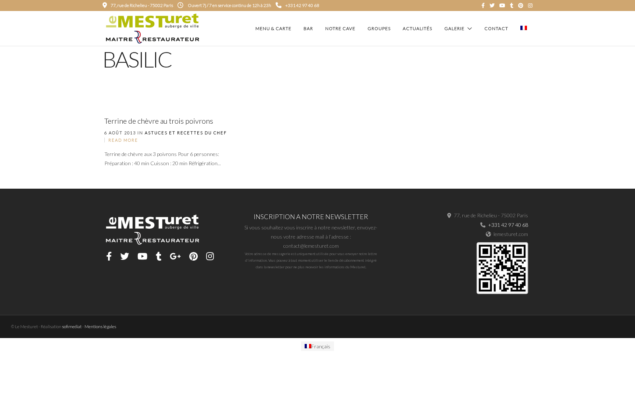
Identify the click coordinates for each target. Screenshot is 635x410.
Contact (496, 28)
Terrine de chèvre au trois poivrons (158, 120)
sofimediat (72, 326)
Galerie (454, 28)
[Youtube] (502, 5)
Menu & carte (273, 28)
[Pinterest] (520, 5)
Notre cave (340, 28)
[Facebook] (109, 256)
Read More (123, 140)
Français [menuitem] (320, 346)
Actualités (417, 28)
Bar (308, 28)
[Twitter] (124, 256)
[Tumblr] (511, 5)
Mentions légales (100, 326)
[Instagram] (530, 5)
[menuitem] (317, 346)
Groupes (379, 28)
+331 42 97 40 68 (302, 5)
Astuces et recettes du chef (186, 132)
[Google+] (175, 256)
